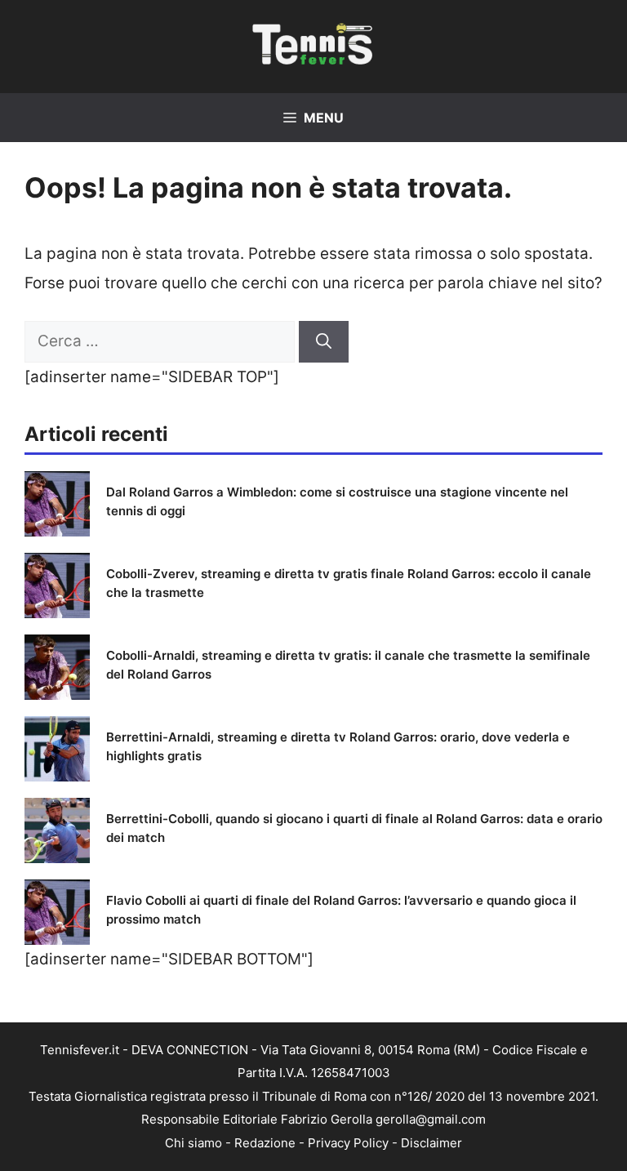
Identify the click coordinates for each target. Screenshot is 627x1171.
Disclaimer (431, 1143)
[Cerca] (324, 342)
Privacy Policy (348, 1143)
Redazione (265, 1143)
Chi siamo (193, 1143)
